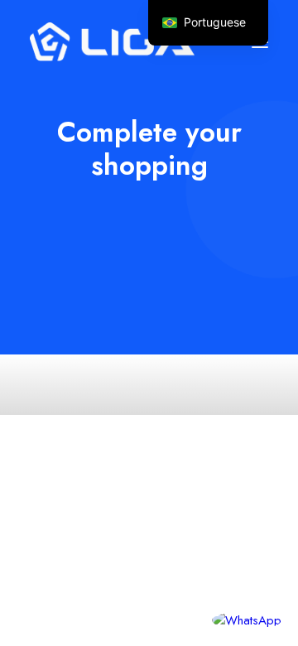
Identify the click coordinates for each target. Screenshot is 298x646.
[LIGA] (112, 41)
